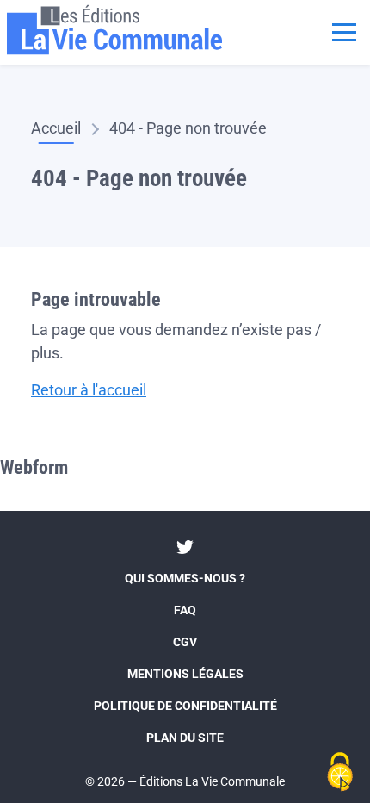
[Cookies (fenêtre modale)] (340, 773)
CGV (185, 642)
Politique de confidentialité (185, 706)
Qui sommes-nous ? (185, 578)
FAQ (185, 610)
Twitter (185, 547)
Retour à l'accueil (88, 390)
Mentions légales (185, 674)
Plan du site (185, 737)
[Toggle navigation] (344, 30)
